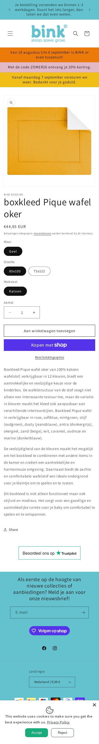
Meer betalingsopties (49, 357)
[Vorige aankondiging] (9, 9)
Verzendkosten (42, 233)
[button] (10, 33)
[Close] (94, 704)
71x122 (39, 271)
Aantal (8, 302)
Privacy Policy (58, 722)
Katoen (15, 291)
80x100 (15, 271)
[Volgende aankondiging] (89, 9)
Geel (13, 251)
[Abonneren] (83, 612)
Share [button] (13, 529)
